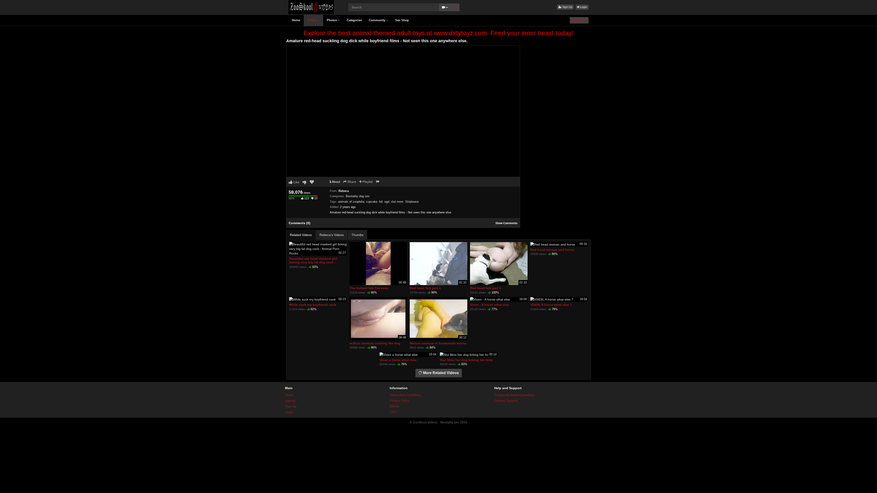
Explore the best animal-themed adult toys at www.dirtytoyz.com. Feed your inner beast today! (438, 33)
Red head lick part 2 (485, 288)
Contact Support (506, 400)
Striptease (412, 201)
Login (583, 7)
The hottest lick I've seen (368, 288)
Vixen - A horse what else (489, 305)
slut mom (397, 201)
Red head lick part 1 (425, 288)
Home (296, 20)
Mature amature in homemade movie (438, 343)
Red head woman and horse (552, 250)
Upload (581, 20)
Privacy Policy (399, 400)
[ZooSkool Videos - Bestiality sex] (311, 7)
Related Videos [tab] (301, 235)
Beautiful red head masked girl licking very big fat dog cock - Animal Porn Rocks (313, 262)
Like (296, 182)
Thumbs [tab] (357, 235)
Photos (332, 20)
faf (381, 201)
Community (377, 20)
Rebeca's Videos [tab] (332, 235)
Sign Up (567, 7)
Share (351, 182)
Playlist (367, 182)
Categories (354, 20)
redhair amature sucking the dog (374, 343)
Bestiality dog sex (358, 196)
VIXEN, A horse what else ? (551, 305)
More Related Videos (440, 373)
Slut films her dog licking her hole (466, 360)
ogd (386, 201)
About (335, 182)
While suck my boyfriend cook (312, 305)
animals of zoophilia (351, 201)
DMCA (394, 406)
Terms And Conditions (405, 395)
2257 (393, 412)
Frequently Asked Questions (514, 395)
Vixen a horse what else (398, 360)
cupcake (371, 201)
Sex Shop (402, 20)
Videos (312, 20)
